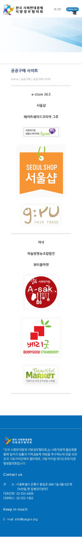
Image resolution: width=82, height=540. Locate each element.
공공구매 (25, 79)
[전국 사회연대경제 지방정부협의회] (23, 9)
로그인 (57, 9)
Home (14, 79)
